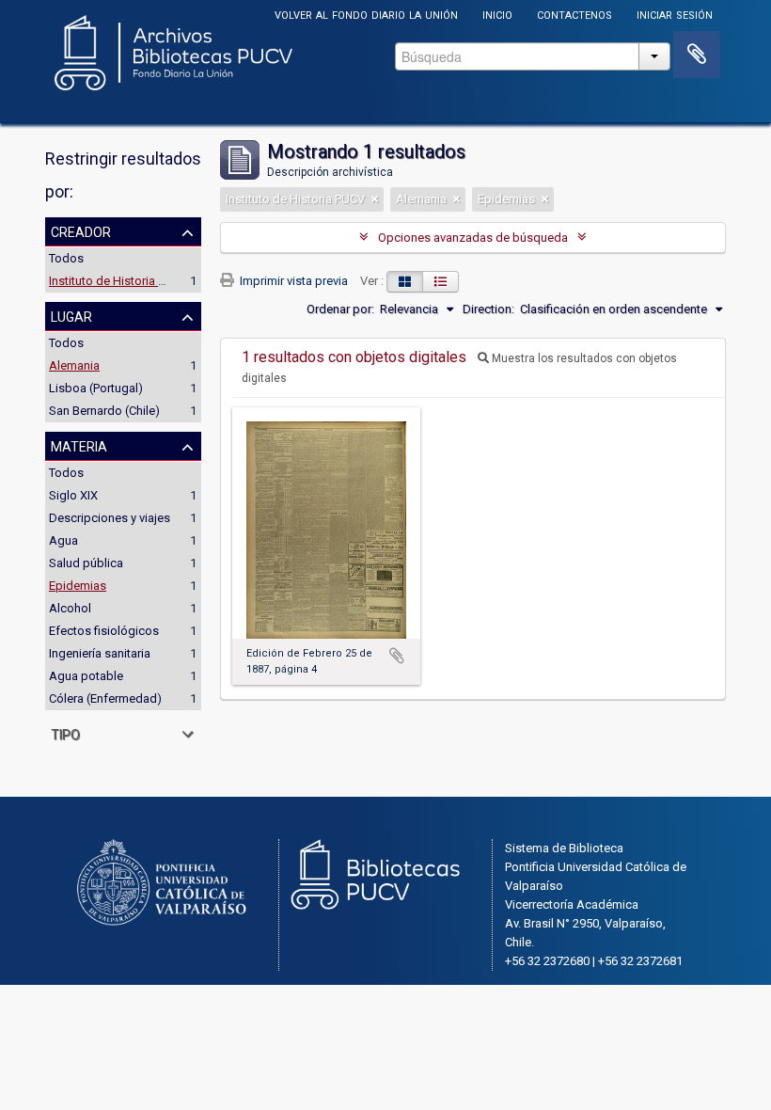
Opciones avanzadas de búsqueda (473, 237)
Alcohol (70, 608)
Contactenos (574, 14)
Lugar (71, 315)
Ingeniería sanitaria (99, 653)
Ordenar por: (340, 309)
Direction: (488, 309)
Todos (66, 258)
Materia (79, 445)
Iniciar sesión (675, 14)
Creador (81, 230)
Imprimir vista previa (292, 281)
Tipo (65, 733)
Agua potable (86, 676)
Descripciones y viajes (109, 518)
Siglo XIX (73, 495)
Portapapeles (696, 54)
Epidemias (77, 586)
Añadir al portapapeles (396, 655)
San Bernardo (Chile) (104, 411)
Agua (63, 540)
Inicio (497, 14)
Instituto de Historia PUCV (118, 281)
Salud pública (86, 563)
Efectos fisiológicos (104, 631)
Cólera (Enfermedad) (105, 698)
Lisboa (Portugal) (96, 388)
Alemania (74, 365)
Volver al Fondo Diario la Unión (366, 14)
